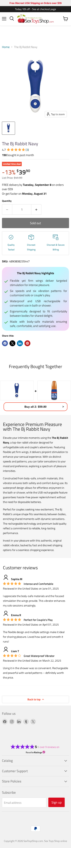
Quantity (7, 200)
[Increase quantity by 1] (36, 209)
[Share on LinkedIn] (20, 343)
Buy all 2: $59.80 (35, 406)
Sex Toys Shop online (55, 841)
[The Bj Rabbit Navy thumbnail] (8, 128)
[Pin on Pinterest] (27, 343)
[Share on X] (12, 343)
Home (6, 47)
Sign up (56, 802)
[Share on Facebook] (5, 343)
